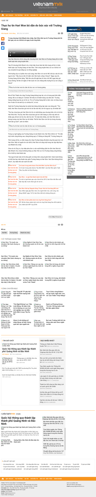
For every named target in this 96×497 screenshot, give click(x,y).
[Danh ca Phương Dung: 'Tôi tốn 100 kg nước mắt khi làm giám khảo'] (39, 310)
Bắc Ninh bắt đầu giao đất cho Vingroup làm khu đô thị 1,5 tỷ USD (53, 423)
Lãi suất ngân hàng (32, 466)
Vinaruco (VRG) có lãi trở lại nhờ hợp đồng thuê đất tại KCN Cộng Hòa (84, 110)
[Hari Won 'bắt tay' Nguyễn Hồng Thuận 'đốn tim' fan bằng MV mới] (13, 195)
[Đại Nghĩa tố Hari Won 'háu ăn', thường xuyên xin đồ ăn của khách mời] (33, 246)
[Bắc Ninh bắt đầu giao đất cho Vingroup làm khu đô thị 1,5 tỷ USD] (53, 418)
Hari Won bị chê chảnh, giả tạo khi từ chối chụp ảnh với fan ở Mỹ (54, 258)
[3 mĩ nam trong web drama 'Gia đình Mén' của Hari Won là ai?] (13, 172)
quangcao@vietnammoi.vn (77, 486)
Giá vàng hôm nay (8, 464)
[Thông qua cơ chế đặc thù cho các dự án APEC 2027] (7, 360)
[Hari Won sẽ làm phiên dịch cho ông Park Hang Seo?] (13, 207)
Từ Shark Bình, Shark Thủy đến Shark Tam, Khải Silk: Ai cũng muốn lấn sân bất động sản (85, 127)
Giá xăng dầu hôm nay (32, 464)
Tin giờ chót (8, 341)
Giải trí (5, 21)
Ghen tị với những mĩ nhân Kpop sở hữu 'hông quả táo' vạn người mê (22, 322)
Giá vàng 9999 (20, 464)
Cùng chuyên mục (10, 288)
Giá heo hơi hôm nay (56, 464)
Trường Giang (13, 233)
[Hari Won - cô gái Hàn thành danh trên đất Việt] (13, 184)
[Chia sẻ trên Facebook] (2, 43)
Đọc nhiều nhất (47, 341)
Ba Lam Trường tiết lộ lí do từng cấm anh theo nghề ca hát (55, 322)
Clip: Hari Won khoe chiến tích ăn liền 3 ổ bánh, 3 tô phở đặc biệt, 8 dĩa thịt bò (11, 280)
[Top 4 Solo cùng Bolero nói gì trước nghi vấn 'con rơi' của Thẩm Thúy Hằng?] (39, 296)
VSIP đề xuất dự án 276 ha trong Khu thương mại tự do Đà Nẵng (53, 446)
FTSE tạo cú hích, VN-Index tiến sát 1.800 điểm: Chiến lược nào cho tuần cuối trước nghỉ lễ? (86, 71)
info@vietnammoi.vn (9, 493)
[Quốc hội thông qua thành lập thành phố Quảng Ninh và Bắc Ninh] (20, 345)
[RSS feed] (12, 11)
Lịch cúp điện (21, 466)
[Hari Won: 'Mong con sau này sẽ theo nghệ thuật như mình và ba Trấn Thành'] (33, 268)
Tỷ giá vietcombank (9, 466)
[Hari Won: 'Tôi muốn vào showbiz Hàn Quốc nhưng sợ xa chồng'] (11, 246)
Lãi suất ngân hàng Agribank (71, 466)
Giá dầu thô (44, 464)
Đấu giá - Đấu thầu (46, 15)
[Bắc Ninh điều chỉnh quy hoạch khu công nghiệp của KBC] (71, 147)
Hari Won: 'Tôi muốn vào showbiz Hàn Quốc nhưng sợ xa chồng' (11, 258)
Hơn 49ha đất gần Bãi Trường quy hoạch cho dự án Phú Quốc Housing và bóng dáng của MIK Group (84, 158)
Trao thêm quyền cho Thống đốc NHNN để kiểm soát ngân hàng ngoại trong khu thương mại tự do (52, 368)
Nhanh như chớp (25, 233)
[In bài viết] (58, 33)
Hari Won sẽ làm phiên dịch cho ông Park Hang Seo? (35, 200)
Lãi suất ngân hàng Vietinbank (49, 469)
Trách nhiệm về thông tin (7, 494)
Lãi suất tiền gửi (56, 466)
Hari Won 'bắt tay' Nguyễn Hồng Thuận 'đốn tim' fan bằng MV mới (38, 188)
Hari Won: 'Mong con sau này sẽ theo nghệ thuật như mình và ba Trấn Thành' (33, 280)
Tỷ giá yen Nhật (85, 464)
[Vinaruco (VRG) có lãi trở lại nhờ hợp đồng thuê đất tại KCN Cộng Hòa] (71, 115)
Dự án (26, 15)
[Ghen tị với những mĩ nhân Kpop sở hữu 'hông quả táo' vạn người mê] (6, 324)
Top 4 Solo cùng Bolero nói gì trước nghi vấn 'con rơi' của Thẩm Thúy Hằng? (55, 293)
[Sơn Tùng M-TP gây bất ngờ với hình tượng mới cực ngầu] (6, 296)
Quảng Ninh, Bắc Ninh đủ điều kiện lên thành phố (26, 441)
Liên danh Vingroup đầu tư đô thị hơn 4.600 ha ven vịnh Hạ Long (84, 94)
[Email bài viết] (61, 33)
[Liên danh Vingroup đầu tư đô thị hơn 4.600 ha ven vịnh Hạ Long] (71, 99)
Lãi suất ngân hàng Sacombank (12, 469)
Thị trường (19, 15)
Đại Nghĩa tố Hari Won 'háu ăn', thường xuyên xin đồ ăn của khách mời (32, 258)
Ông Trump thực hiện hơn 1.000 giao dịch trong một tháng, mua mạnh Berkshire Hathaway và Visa (86, 59)
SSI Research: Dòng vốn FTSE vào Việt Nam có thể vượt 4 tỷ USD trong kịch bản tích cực (87, 48)
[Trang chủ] (3, 15)
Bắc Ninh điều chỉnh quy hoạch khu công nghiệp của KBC (84, 144)
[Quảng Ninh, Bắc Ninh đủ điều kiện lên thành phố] (6, 442)
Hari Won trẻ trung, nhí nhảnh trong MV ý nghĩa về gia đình (55, 279)
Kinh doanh (58, 15)
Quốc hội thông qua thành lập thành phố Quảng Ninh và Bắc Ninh (19, 350)
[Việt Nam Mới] (48, 5)
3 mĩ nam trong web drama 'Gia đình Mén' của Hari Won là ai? (37, 165)
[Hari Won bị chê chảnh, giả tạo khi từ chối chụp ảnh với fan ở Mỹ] (55, 246)
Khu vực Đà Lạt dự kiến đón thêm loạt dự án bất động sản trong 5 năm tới (52, 360)
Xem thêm (89, 177)
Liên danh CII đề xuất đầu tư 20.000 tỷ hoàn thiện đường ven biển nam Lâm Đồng (51, 378)
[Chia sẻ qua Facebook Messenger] (2, 48)
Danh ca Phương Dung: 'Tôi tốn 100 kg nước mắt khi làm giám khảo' (55, 306)
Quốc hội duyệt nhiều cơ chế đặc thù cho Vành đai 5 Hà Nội (19, 375)
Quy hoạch (9, 15)
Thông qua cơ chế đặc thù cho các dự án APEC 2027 (27, 359)
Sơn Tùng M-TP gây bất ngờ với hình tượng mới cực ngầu (22, 293)
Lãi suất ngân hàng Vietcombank (69, 469)
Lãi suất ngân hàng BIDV (31, 469)
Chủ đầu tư (34, 15)
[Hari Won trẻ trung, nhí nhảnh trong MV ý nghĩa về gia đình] (55, 266)
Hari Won (4, 233)
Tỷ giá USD (76, 464)
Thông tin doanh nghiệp (80, 89)
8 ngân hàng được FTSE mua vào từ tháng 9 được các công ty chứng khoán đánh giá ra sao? (87, 37)
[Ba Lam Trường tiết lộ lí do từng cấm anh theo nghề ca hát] (39, 324)
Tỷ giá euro (67, 464)
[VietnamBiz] (75, 29)
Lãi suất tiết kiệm (45, 466)
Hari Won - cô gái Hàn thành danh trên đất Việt (33, 177)
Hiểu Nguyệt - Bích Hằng (8, 33)
